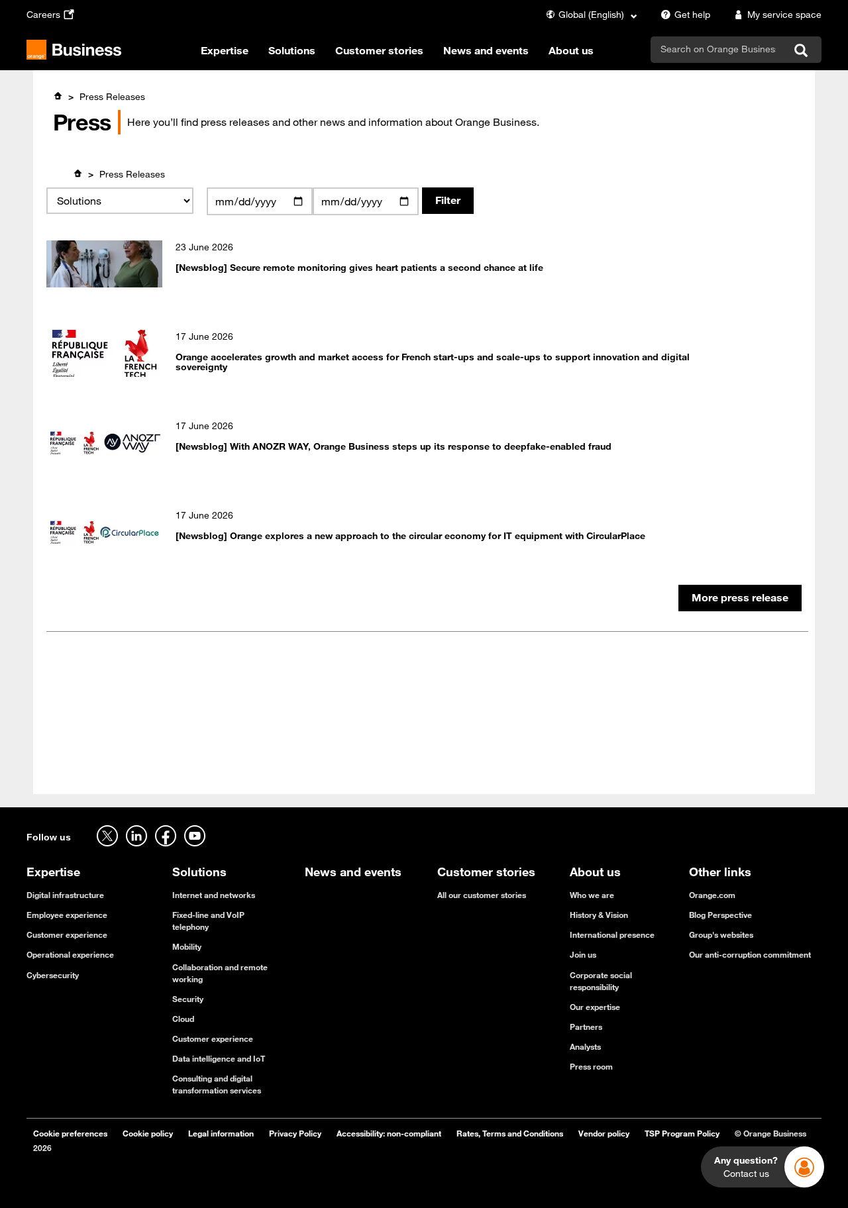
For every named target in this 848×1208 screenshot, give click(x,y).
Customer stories (379, 50)
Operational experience (70, 954)
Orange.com (712, 894)
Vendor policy (603, 1133)
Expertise (224, 50)
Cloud (183, 1018)
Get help (692, 15)
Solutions (291, 50)
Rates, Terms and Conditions (509, 1133)
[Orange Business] (73, 50)
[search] (718, 49)
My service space (784, 15)
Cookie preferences (70, 1133)
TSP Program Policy (682, 1133)
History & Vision (599, 914)
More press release (740, 597)
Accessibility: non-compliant (389, 1133)
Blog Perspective (720, 914)
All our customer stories (481, 894)
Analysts (585, 1046)
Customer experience (66, 934)
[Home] (57, 96)
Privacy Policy (295, 1133)
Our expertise (595, 1006)
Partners (586, 1026)
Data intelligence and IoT (218, 1058)
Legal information (221, 1133)
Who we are (592, 894)
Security (187, 998)
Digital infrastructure (65, 894)
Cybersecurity (52, 975)
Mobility (186, 946)
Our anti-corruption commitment (750, 954)
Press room (591, 1066)
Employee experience (66, 914)
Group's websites (721, 934)
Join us (583, 954)
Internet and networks (213, 894)
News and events (486, 50)
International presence (612, 934)
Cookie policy (148, 1133)
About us (571, 50)
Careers (43, 15)
